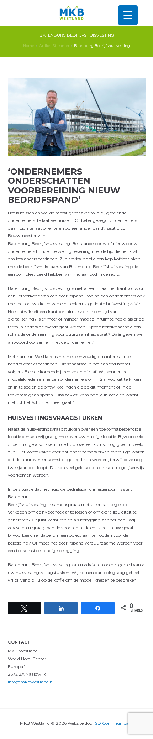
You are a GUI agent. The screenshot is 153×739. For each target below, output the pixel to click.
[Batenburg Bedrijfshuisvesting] (77, 117)
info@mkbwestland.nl (31, 682)
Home (28, 45)
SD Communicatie (114, 723)
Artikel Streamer (54, 45)
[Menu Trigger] (128, 15)
